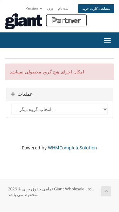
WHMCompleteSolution (72, 148)
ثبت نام (63, 8)
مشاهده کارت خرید (96, 8)
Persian (32, 8)
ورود (50, 8)
